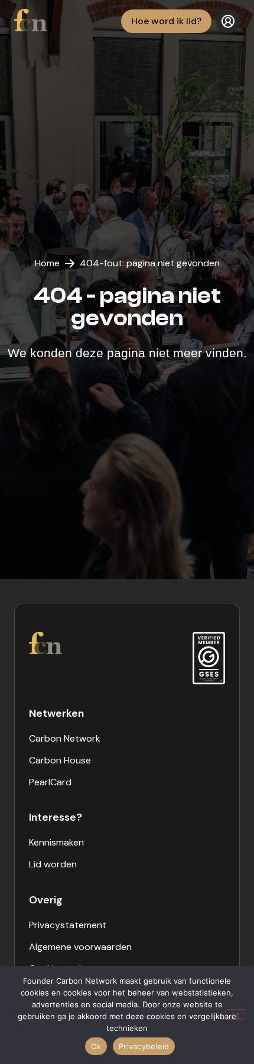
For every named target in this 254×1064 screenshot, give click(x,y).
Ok (96, 1046)
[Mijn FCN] (228, 21)
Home (47, 263)
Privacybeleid (144, 1046)
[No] (235, 1014)
